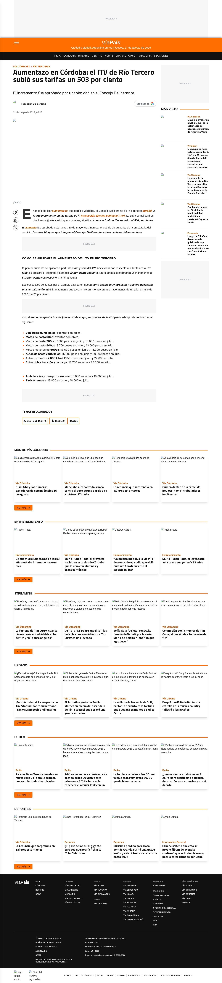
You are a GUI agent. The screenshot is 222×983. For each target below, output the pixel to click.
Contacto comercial (46, 947)
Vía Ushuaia (159, 886)
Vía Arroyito (71, 890)
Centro (97, 55)
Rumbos (186, 903)
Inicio (57, 55)
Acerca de (41, 951)
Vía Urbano (188, 886)
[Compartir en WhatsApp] (15, 220)
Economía (158, 904)
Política (157, 900)
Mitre (100, 975)
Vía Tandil (70, 894)
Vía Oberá (128, 898)
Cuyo (131, 55)
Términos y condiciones (48, 938)
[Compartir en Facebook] (15, 212)
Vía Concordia (131, 915)
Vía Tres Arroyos (74, 898)
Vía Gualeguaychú (133, 919)
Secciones (161, 55)
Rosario (83, 55)
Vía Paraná (129, 911)
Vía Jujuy (99, 886)
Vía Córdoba (21, 66)
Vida (155, 925)
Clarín (67, 975)
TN (76, 975)
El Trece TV (88, 975)
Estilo (156, 921)
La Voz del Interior (170, 975)
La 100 (110, 975)
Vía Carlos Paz (72, 886)
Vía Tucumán (100, 890)
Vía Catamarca (102, 894)
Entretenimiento (162, 912)
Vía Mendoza (100, 904)
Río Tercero (41, 66)
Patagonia (144, 55)
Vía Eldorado (130, 890)
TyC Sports (150, 975)
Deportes (158, 916)
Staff (38, 955)
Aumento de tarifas (35, 421)
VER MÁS (21, 508)
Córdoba (69, 55)
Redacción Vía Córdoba (33, 104)
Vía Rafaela (129, 907)
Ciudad (121, 975)
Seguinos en (143, 104)
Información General (164, 908)
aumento (31, 227)
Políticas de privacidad (48, 943)
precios (73, 421)
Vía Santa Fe (129, 903)
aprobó (147, 210)
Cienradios (134, 975)
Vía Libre (186, 898)
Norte (109, 55)
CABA (38, 894)
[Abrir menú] (42, 42)
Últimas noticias (161, 895)
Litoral (121, 55)
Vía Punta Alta (72, 903)
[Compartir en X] (15, 227)
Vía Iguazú (128, 894)
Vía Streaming (189, 890)
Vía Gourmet (188, 894)
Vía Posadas (129, 886)
